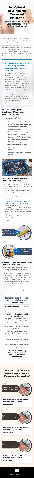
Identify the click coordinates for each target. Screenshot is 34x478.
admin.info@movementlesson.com (15, 201)
